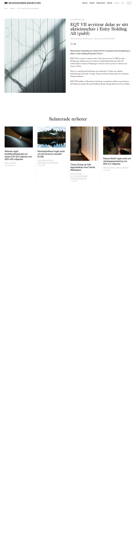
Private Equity (88, 38)
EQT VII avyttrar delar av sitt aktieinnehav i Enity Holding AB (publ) (28, 8)
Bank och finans (76, 38)
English (116, 3)
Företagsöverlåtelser (45, 160)
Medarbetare (101, 3)
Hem (6, 8)
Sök (122, 3)
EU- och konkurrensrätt (79, 176)
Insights (92, 3)
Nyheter (110, 3)
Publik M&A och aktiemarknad (104, 38)
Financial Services (122, 168)
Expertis (85, 3)
